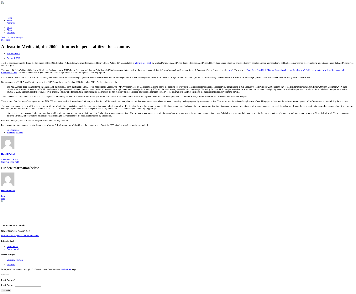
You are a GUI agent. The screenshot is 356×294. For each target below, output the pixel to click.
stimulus (19, 132)
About (9, 20)
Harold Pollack (8, 154)
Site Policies (65, 269)
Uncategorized (13, 130)
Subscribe (6, 290)
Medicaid (11, 132)
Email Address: (8, 285)
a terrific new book (142, 63)
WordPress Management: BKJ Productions (20, 235)
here (230, 70)
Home (9, 18)
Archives (11, 23)
